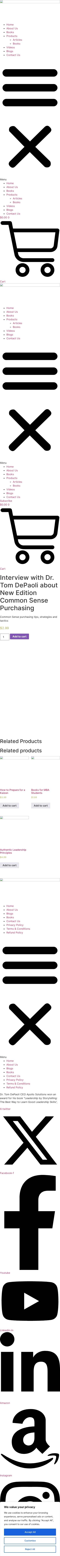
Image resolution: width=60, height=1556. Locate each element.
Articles (17, 39)
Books (10, 32)
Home (10, 24)
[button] (30, 119)
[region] (30, 1529)
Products (11, 36)
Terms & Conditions (18, 928)
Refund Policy (14, 932)
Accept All (30, 1532)
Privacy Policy (15, 925)
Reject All (30, 1549)
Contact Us (13, 55)
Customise (30, 1540)
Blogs (9, 51)
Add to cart (19, 636)
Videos (10, 47)
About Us (12, 28)
